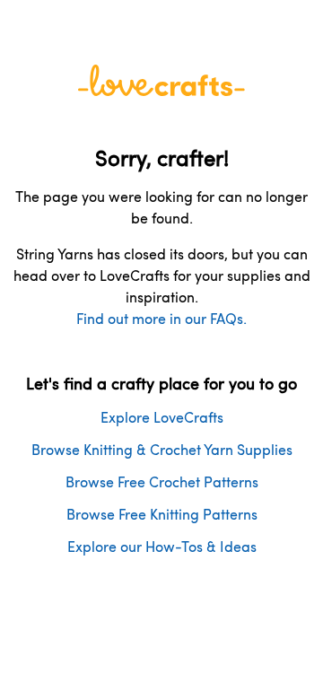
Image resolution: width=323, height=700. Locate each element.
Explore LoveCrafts (161, 416)
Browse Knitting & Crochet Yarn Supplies (161, 449)
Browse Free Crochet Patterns (161, 481)
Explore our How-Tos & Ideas (162, 546)
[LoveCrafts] (161, 90)
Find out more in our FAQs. (161, 318)
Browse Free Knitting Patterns (162, 513)
